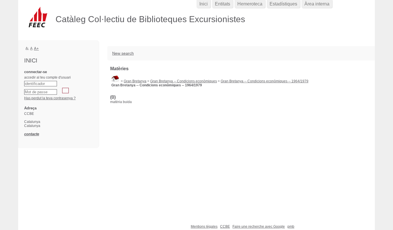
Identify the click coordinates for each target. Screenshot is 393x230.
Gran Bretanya (135, 81)
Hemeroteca (249, 3)
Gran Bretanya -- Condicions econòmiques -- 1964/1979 (264, 81)
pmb (290, 227)
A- (27, 48)
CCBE (225, 227)
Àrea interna (316, 3)
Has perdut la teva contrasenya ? (50, 98)
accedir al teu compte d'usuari (47, 77)
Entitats (222, 3)
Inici (203, 3)
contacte (31, 134)
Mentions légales (204, 227)
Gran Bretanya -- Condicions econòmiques (183, 81)
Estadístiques (283, 3)
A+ (36, 48)
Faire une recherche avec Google (258, 227)
